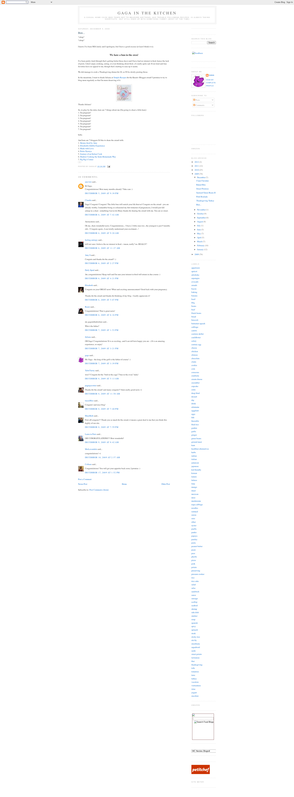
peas (193, 553)
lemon (194, 476)
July (199, 225)
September (201, 217)
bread (193, 316)
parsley (194, 539)
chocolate (195, 358)
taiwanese (195, 657)
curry (193, 389)
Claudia (88, 200)
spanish (194, 623)
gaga (87, 355)
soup (193, 619)
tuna (193, 675)
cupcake (194, 386)
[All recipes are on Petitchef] (200, 773)
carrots (194, 330)
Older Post (165, 484)
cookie (194, 365)
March (200, 241)
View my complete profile (211, 83)
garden (194, 428)
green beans (196, 438)
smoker (194, 615)
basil (193, 299)
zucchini (195, 695)
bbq (193, 302)
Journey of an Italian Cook (91, 154)
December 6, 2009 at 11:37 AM (102, 248)
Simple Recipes (120, 77)
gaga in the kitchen (147, 12)
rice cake (195, 581)
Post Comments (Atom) (99, 489)
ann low (88, 181)
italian (194, 459)
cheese (194, 347)
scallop (194, 602)
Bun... (81, 33)
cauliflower (196, 337)
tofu (193, 668)
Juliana (88, 337)
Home (124, 484)
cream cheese (196, 379)
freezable (195, 421)
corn (193, 368)
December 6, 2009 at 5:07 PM (102, 299)
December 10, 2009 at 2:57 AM (102, 457)
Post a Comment (85, 479)
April (199, 237)
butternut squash (198, 323)
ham (193, 445)
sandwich (195, 591)
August (200, 221)
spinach (194, 629)
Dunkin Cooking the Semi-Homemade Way (98, 156)
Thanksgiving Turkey (205, 200)
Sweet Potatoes (202, 188)
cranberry (195, 375)
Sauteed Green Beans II (205, 192)
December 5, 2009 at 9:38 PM (102, 193)
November (201, 209)
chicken (194, 351)
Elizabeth (89, 285)
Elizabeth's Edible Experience (92, 145)
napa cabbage (197, 504)
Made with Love (87, 148)
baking (194, 292)
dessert (194, 396)
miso (193, 497)
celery (193, 341)
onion (193, 514)
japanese (195, 466)
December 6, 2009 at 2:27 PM (102, 263)
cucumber (195, 382)
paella (193, 528)
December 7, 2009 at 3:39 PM (102, 363)
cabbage (194, 327)
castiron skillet (197, 333)
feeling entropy (91, 240)
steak (193, 633)
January (200, 249)
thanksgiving (196, 664)
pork (193, 563)
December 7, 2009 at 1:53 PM (102, 330)
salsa (193, 588)
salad (193, 584)
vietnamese (196, 685)
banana (194, 295)
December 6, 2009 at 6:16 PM (102, 315)
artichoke (195, 274)
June (199, 229)
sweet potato (196, 654)
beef (193, 309)
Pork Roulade (202, 196)
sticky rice (195, 636)
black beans (196, 313)
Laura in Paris (90, 434)
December (201, 177)
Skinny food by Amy (88, 143)
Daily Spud (89, 270)
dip (192, 400)
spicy (193, 626)
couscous (195, 372)
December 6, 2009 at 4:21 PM (102, 278)
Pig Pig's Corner (86, 159)
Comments (199, 105)
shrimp (194, 609)
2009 (197, 173)
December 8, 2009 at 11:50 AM (102, 393)
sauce (193, 595)
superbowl (195, 647)
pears (193, 549)
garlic (193, 431)
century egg (196, 344)
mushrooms (196, 501)
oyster (193, 525)
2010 (197, 169)
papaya (194, 535)
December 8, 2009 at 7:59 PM (102, 427)
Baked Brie (201, 184)
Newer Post (82, 484)
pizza (193, 560)
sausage (194, 598)
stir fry (194, 640)
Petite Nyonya (86, 151)
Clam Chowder (202, 180)
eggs (193, 414)
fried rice (195, 424)
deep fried (195, 393)
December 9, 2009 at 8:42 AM (102, 442)
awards (194, 285)
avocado (194, 281)
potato (194, 567)
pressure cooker (197, 574)
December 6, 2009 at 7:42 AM (102, 214)
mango (194, 487)
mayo (193, 490)
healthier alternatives (200, 448)
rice (192, 577)
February (201, 245)
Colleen (88, 464)
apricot (194, 271)
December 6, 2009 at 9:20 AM (102, 233)
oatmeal (194, 511)
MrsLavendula (91, 449)
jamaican (195, 462)
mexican (194, 494)
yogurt (194, 692)
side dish (195, 612)
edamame (195, 407)
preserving (195, 570)
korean (194, 473)
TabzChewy (90, 370)
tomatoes (195, 671)
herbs (193, 452)
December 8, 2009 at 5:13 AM (102, 378)
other (193, 522)
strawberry (195, 643)
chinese (194, 354)
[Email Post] (108, 166)
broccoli (194, 320)
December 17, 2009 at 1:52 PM (102, 472)
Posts (197, 100)
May (199, 233)
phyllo (194, 556)
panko (194, 532)
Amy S (87, 255)
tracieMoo (89, 400)
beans (193, 306)
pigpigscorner (90, 385)
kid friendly (196, 469)
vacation (195, 682)
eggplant (195, 410)
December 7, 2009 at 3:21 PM (102, 348)
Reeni (87, 306)
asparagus (195, 278)
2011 (197, 165)
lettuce (194, 480)
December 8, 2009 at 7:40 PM (102, 408)
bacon (193, 288)
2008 (197, 254)
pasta (193, 542)
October (200, 213)
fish (192, 417)
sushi (193, 650)
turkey (194, 678)
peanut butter (196, 546)
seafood (194, 605)
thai (193, 661)
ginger (194, 434)
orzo (193, 518)
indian (194, 455)
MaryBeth (89, 415)
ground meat (196, 441)
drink (193, 403)
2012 (197, 162)
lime (193, 483)
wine (193, 689)
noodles (194, 508)
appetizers (195, 267)
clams (193, 361)
